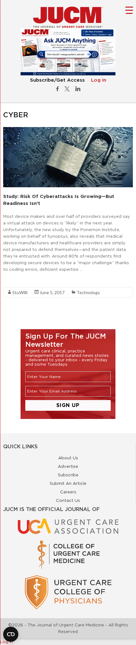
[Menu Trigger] (129, 10)
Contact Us (68, 500)
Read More (14, 280)
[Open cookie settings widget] (10, 634)
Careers (68, 492)
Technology (88, 292)
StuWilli (20, 292)
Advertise (68, 466)
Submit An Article (68, 483)
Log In (98, 80)
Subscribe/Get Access (57, 80)
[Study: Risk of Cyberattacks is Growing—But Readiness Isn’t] (68, 130)
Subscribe (68, 475)
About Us (68, 458)
